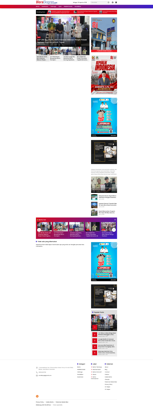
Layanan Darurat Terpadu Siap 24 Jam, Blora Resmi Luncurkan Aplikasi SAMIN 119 (108, 204)
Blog (106, 369)
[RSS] (37, 396)
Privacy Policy (108, 384)
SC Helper (107, 387)
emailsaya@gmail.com (45, 375)
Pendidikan (80, 374)
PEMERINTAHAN (81, 369)
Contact (107, 372)
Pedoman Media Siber (111, 382)
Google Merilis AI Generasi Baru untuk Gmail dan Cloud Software (106, 340)
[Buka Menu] (116, 2)
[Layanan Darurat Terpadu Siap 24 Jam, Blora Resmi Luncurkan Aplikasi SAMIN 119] (94, 205)
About (106, 367)
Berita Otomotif (97, 372)
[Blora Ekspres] (46, 2)
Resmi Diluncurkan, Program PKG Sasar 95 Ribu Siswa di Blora (107, 212)
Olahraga (79, 372)
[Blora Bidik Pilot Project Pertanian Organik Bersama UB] (59, 12)
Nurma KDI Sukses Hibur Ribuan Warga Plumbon (96, 12)
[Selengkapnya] (104, 167)
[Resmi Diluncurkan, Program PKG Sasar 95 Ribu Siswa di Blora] (94, 212)
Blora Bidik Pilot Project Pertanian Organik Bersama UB (71, 12)
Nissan (94, 374)
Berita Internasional (94, 377)
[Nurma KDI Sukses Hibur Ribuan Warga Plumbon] (85, 12)
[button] (108, 2)
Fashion (107, 374)
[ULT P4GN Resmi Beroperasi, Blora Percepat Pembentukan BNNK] (60, 226)
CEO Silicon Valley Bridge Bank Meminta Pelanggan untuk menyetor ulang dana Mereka (107, 333)
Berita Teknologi (97, 367)
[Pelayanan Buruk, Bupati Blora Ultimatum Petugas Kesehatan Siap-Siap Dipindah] (94, 197)
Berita (39, 37)
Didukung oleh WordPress (43, 405)
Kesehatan (80, 377)
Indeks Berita (108, 377)
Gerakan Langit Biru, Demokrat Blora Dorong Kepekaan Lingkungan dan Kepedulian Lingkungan (69, 58)
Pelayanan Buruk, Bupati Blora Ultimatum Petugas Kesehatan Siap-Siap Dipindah (108, 196)
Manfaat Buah (97, 369)
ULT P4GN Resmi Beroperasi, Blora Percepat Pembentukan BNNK (56, 58)
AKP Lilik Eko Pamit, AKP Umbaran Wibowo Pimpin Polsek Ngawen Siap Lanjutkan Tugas (62, 41)
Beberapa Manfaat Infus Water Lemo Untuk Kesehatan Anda (107, 352)
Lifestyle (107, 379)
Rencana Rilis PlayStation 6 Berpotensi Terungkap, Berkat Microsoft (107, 346)
